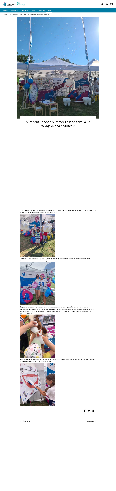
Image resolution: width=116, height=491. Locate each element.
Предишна (26, 421)
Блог (49, 10)
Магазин (14, 10)
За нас (33, 10)
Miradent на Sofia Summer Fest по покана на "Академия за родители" (31, 14)
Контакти (42, 10)
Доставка (25, 10)
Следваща (90, 421)
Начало (5, 10)
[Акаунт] (107, 4)
